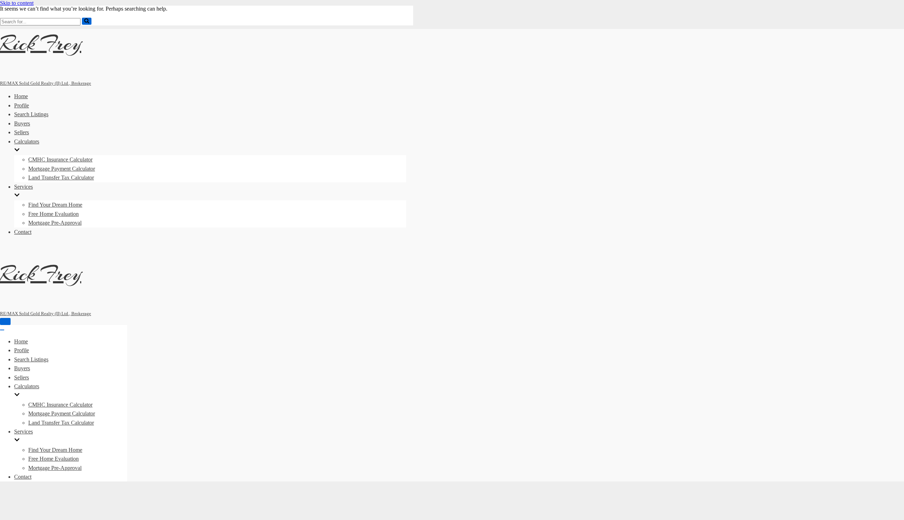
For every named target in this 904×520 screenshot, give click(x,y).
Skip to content (17, 3)
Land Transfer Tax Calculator (61, 178)
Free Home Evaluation (53, 214)
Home (21, 96)
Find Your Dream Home (55, 205)
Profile (21, 105)
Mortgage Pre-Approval (55, 223)
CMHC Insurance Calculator (60, 159)
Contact (22, 232)
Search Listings (31, 114)
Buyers (22, 123)
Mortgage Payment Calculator (61, 169)
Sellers (21, 132)
